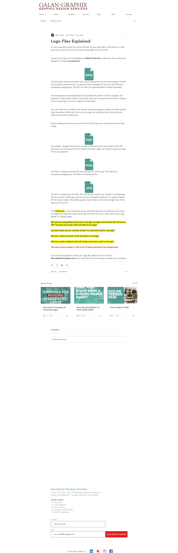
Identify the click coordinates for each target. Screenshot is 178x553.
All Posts (43, 21)
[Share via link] (67, 265)
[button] (135, 21)
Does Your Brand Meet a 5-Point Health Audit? (88, 308)
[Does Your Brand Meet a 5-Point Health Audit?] (89, 295)
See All (135, 283)
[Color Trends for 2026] (122, 295)
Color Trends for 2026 (119, 307)
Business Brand (55, 21)
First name (53, 519)
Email (52, 529)
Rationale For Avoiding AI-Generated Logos (54, 308)
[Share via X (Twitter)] (57, 265)
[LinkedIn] (91, 551)
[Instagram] (104, 551)
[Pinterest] (98, 551)
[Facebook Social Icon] (111, 551)
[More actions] (126, 35)
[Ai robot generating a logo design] (55, 295)
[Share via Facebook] (52, 265)
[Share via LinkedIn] (62, 265)
